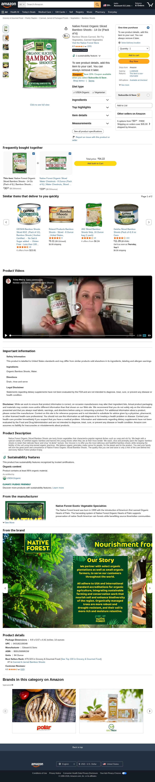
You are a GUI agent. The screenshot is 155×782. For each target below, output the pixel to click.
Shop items (78, 80)
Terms (91, 80)
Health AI (14, 12)
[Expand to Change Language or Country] (110, 5)
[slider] (72, 335)
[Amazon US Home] (37, 765)
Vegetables (75, 18)
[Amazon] (9, 4)
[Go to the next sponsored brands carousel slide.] (149, 711)
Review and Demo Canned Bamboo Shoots (33, 282)
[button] (4, 12)
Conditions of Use (39, 773)
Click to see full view (39, 105)
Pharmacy (100, 12)
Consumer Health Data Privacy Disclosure (80, 773)
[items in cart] (150, 4)
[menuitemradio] (144, 335)
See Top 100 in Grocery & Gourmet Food (81, 659)
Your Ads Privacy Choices (110, 773)
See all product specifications (88, 131)
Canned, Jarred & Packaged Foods (53, 18)
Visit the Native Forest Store (85, 43)
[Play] (5, 335)
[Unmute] (149, 335)
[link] (56, 163)
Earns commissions (34, 279)
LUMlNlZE (134, 71)
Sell (71, 12)
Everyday (112, 12)
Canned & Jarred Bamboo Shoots (29, 662)
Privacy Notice (55, 773)
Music (89, 12)
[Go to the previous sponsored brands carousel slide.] (5, 711)
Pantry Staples (31, 18)
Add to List (122, 105)
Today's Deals (28, 12)
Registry (80, 12)
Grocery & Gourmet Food (13, 18)
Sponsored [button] (7, 685)
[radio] (6, 29)
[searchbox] (60, 4)
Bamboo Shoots (88, 18)
